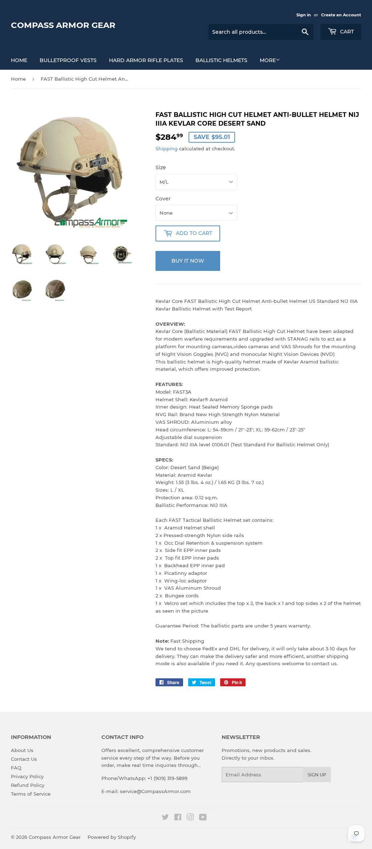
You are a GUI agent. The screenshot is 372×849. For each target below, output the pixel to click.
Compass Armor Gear (63, 25)
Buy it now (187, 260)
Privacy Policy (27, 776)
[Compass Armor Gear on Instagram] (190, 818)
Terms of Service (30, 794)
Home (19, 60)
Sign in (303, 14)
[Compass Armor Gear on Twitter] (165, 818)
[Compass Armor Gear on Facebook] (178, 818)
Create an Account (341, 14)
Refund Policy (27, 785)
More (268, 60)
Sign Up (317, 774)
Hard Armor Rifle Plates (146, 60)
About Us (22, 750)
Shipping (166, 148)
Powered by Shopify (112, 837)
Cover (163, 198)
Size (160, 167)
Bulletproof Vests (68, 60)
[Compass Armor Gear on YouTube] (203, 818)
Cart (346, 31)
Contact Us (24, 759)
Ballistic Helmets (221, 60)
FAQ (16, 768)
